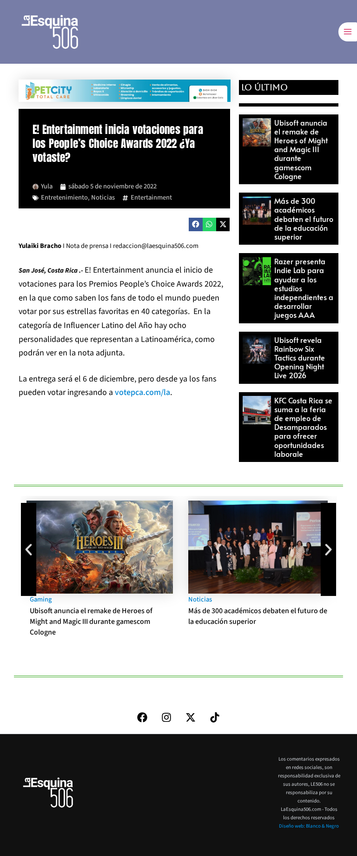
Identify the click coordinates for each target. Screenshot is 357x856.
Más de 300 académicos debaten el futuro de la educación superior (303, 218)
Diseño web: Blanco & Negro (309, 826)
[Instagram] (166, 717)
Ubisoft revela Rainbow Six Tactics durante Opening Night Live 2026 (299, 357)
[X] (190, 717)
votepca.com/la (142, 392)
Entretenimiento (64, 197)
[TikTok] (215, 717)
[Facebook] (142, 717)
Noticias (103, 197)
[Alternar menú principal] (347, 31)
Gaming (41, 599)
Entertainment (151, 197)
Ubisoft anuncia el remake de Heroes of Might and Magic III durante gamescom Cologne (301, 149)
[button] (195, 224)
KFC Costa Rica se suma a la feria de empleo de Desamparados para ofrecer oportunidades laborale (303, 427)
